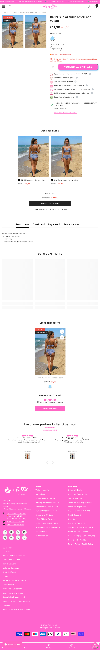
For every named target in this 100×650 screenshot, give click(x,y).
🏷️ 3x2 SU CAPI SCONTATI (76, 1)
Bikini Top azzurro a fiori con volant (66, 180)
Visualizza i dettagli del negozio (65, 112)
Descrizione (22, 224)
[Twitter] (18, 537)
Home (6, 12)
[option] (33, 161)
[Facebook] (5, 532)
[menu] (3, 6)
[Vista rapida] (62, 337)
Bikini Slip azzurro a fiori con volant (33, 180)
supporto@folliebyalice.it (15, 524)
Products (14, 12)
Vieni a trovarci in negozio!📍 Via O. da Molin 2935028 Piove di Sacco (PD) (16, 516)
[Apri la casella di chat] (95, 645)
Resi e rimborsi (72, 224)
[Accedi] (89, 6)
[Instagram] (11, 532)
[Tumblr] (5, 537)
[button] (48, 462)
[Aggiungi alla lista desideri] (62, 331)
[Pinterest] (18, 532)
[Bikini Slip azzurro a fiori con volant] (50, 351)
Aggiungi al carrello (78, 67)
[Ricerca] (10, 6)
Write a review (50, 408)
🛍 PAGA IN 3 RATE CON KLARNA (55, 1)
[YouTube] (11, 537)
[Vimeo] (24, 537)
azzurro (50, 386)
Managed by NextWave (50, 628)
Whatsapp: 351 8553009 (15, 521)
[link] (53, 67)
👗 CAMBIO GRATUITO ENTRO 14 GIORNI (29, 1)
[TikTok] (24, 532)
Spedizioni (39, 224)
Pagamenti (54, 224)
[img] (50, 427)
